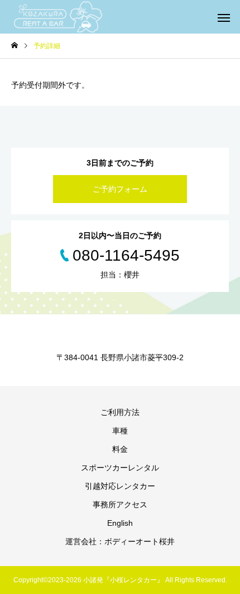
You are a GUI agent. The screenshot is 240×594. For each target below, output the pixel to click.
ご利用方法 (120, 412)
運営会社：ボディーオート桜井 (120, 541)
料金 (120, 449)
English (120, 522)
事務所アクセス (120, 504)
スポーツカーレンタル (120, 467)
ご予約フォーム (120, 189)
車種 (120, 430)
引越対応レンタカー (120, 486)
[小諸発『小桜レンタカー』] (58, 17)
